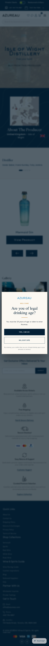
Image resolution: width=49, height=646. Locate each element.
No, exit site (24, 340)
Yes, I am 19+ (24, 332)
